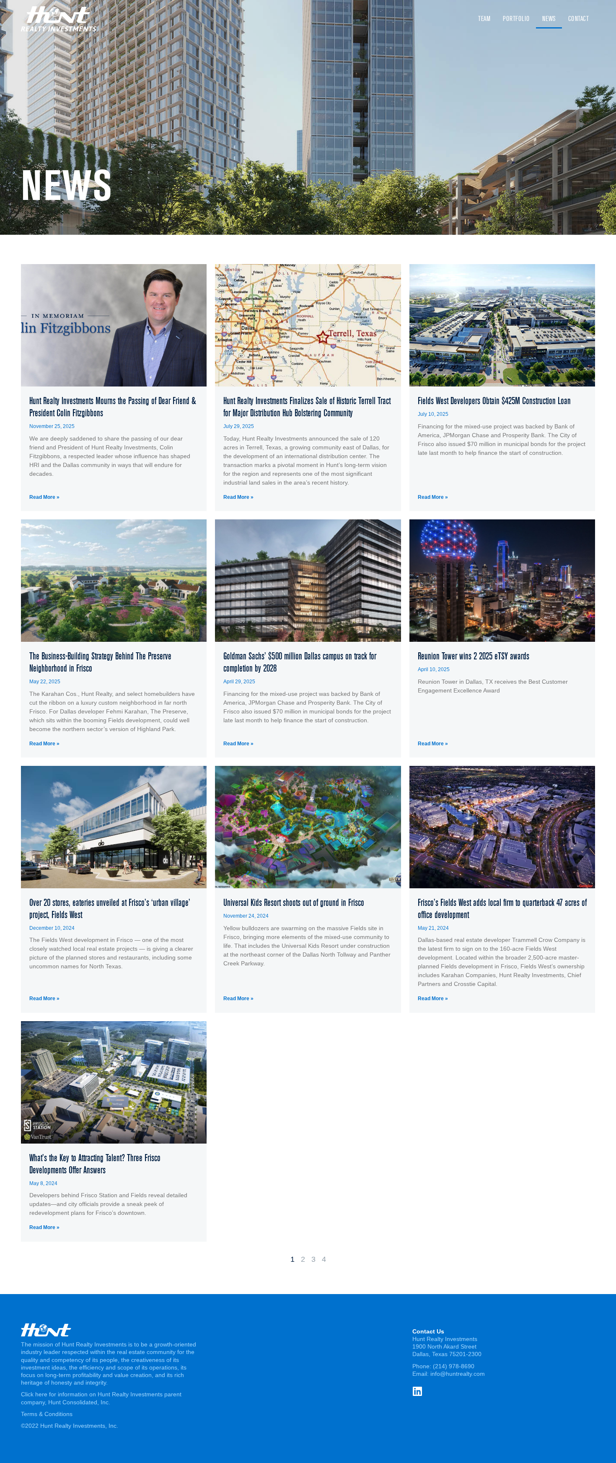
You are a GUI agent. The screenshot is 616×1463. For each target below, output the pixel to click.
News (549, 19)
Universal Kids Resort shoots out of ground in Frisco (293, 902)
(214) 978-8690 (453, 1366)
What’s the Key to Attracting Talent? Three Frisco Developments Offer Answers (94, 1164)
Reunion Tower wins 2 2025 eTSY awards (473, 656)
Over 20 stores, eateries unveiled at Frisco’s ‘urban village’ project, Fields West (109, 909)
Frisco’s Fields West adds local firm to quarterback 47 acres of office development (502, 909)
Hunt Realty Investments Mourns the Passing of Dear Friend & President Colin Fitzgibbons (112, 407)
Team (484, 19)
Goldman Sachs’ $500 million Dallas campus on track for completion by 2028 (299, 662)
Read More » (44, 497)
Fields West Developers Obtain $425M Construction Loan (494, 401)
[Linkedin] (417, 1391)
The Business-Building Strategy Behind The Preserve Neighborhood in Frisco (100, 662)
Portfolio (516, 19)
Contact (578, 19)
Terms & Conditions (46, 1414)
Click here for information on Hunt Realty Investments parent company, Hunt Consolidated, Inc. (101, 1398)
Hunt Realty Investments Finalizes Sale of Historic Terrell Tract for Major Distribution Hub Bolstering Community (307, 407)
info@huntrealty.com (457, 1373)
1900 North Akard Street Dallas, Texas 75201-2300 (446, 1350)
